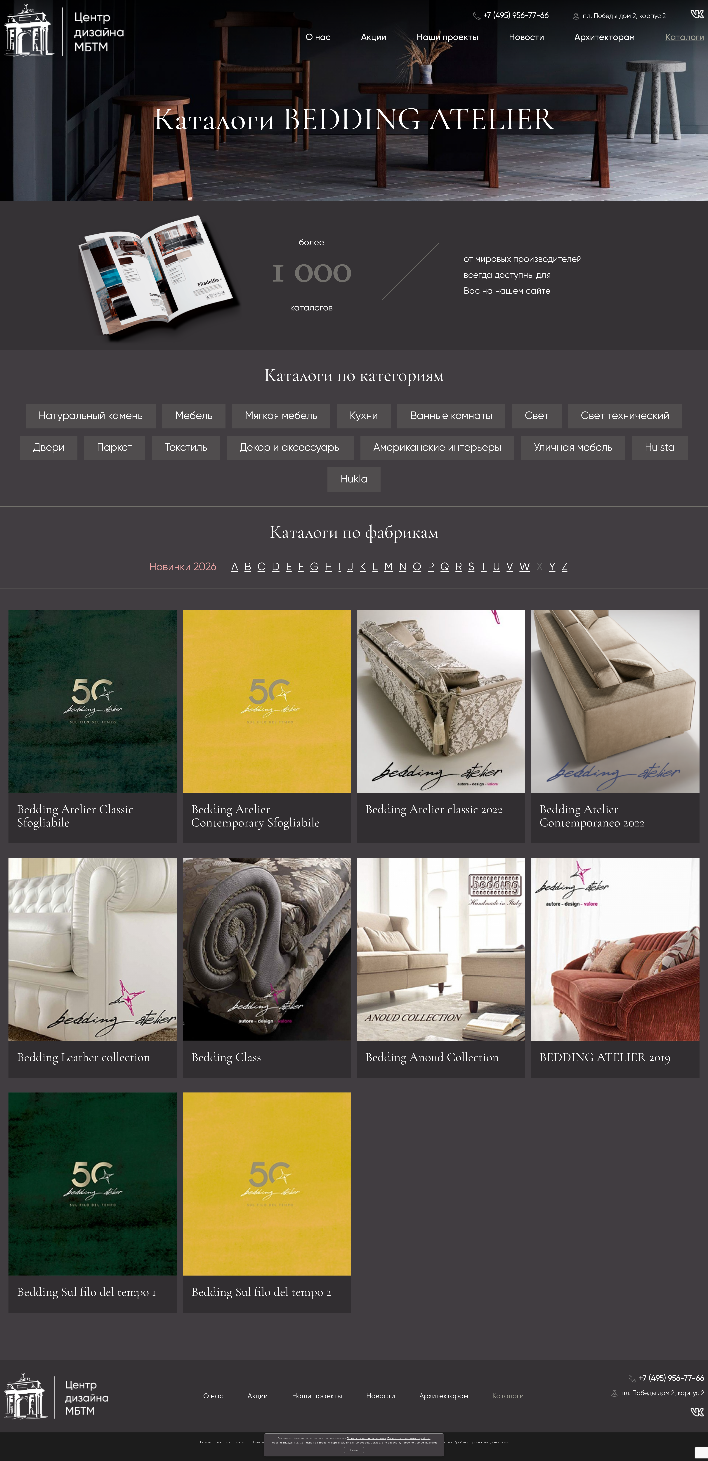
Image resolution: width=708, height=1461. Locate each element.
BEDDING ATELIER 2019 (605, 1057)
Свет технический (625, 416)
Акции (373, 37)
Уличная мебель (573, 447)
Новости (526, 37)
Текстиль (186, 447)
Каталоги (684, 37)
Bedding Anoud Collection (432, 1057)
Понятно (354, 1450)
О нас (318, 37)
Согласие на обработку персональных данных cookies (334, 1442)
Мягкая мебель (281, 416)
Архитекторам (605, 37)
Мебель (194, 416)
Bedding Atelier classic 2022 (434, 809)
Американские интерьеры (437, 447)
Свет (537, 416)
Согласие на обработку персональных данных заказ (404, 1442)
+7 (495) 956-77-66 (516, 16)
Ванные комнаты (451, 416)
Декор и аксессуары (290, 447)
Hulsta (660, 447)
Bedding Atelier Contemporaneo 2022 (592, 815)
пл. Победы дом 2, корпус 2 (624, 16)
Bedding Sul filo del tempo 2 (261, 1292)
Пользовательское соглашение (366, 1438)
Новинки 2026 (182, 567)
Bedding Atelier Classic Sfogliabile (75, 815)
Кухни (364, 416)
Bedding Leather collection (83, 1057)
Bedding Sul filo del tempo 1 (86, 1292)
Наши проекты (447, 37)
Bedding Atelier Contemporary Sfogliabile (255, 815)
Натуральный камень (91, 416)
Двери (49, 447)
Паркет (114, 447)
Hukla (354, 479)
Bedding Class (226, 1057)
